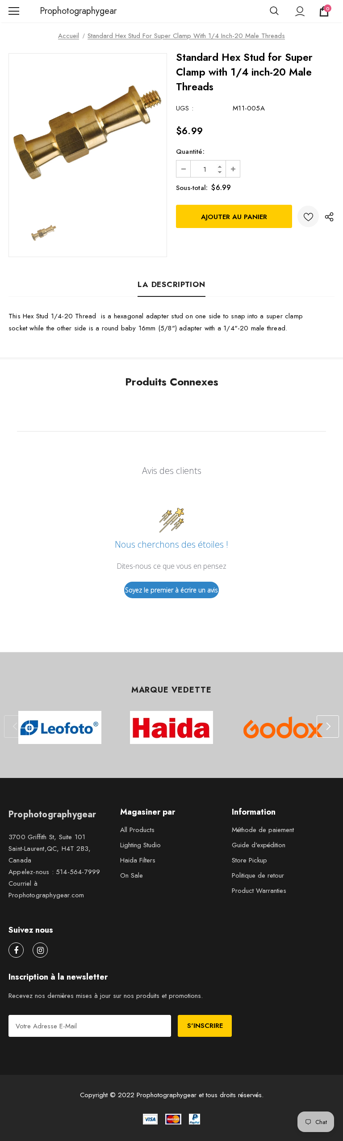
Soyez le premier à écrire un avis (171, 590)
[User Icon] (299, 11)
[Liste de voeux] (308, 216)
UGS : (184, 108)
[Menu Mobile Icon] (13, 11)
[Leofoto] (59, 727)
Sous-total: (192, 188)
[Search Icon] (274, 11)
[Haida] (171, 727)
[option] (87, 132)
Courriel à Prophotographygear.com (46, 889)
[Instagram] (40, 950)
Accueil (68, 36)
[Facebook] (16, 950)
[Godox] (283, 727)
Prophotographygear (51, 11)
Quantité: (190, 151)
